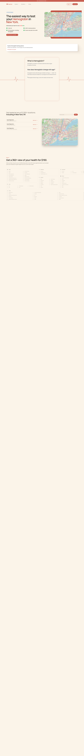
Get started (75, 4)
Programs (16, 4)
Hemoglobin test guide (11, 49)
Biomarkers (23, 4)
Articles (29, 4)
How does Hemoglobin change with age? (41, 70)
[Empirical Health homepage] (9, 4)
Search (76, 114)
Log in (69, 4)
